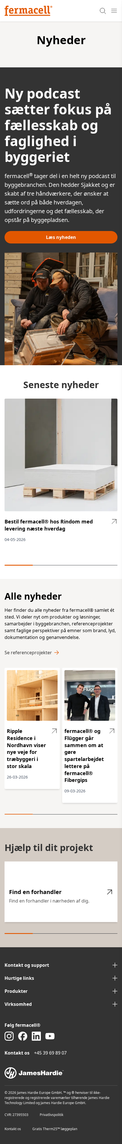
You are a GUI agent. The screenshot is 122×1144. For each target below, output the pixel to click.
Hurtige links (19, 978)
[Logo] (28, 11)
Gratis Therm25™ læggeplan (54, 1128)
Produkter (16, 991)
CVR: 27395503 (16, 1114)
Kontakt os (13, 1128)
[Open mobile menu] (114, 10)
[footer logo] (61, 1073)
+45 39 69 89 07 (50, 1053)
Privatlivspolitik (51, 1114)
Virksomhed (18, 1004)
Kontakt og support (27, 965)
